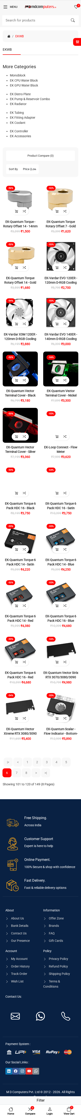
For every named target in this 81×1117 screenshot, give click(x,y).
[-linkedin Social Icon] (8, 1071)
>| (46, 773)
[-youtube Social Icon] (29, 1071)
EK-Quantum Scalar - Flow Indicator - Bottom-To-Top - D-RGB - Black (61, 733)
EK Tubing (17, 112)
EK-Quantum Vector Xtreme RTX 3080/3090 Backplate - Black (20, 733)
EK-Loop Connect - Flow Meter (60, 449)
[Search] (72, 20)
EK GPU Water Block (24, 85)
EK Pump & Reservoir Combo (30, 99)
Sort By (13, 169)
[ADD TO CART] (16, 211)
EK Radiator (18, 104)
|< (8, 762)
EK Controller (19, 131)
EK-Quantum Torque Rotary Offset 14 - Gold (20, 280)
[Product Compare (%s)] (24, 211)
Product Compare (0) (40, 155)
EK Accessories (20, 136)
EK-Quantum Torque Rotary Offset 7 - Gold (61, 224)
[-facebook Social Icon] (15, 1071)
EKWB (19, 36)
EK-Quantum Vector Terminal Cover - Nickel (60, 393)
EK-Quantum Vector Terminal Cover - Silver (20, 449)
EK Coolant (17, 122)
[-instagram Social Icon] (22, 1071)
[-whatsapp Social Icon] (35, 1071)
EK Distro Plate (20, 94)
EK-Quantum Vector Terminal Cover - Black (20, 393)
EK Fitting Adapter (22, 117)
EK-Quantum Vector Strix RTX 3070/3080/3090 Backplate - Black (60, 677)
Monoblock (17, 75)
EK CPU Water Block (24, 80)
